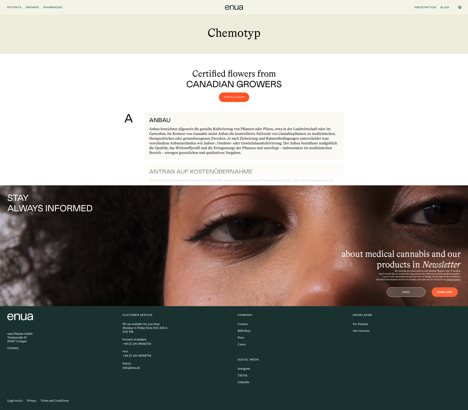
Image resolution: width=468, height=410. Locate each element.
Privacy (31, 400)
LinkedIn (243, 382)
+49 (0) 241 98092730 (136, 343)
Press (241, 337)
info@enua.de (131, 367)
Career (242, 344)
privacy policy (453, 279)
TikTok (242, 375)
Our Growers (361, 330)
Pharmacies (53, 7)
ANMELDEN (445, 292)
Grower (32, 7)
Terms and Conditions (55, 400)
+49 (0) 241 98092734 (136, 355)
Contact (243, 324)
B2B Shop (244, 330)
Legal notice (15, 400)
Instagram (244, 368)
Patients (14, 7)
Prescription (425, 7)
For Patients (360, 324)
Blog (445, 7)
